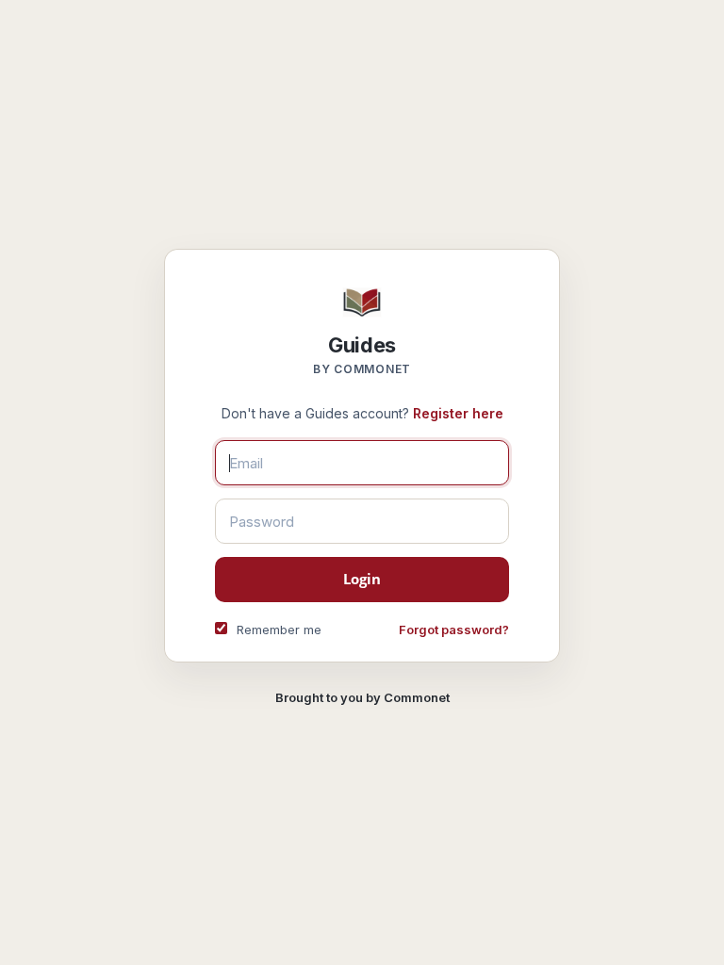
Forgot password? (454, 629)
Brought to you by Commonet (362, 697)
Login (362, 578)
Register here (458, 413)
